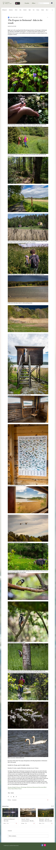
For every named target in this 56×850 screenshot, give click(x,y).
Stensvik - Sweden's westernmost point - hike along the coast (27, 820)
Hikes (20, 9)
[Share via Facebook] (8, 796)
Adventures (11, 9)
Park (33, 9)
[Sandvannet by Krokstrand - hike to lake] (10, 812)
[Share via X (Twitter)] (10, 796)
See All (52, 806)
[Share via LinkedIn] (13, 796)
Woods (16, 9)
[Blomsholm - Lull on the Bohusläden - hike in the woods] (46, 812)
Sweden (42, 9)
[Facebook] (42, 845)
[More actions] (47, 17)
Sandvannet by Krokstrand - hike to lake (9, 820)
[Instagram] (45, 845)
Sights (30, 9)
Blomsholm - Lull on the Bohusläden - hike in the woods (45, 820)
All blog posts (4, 9)
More (47, 9)
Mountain (25, 9)
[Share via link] (16, 796)
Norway (38, 9)
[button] (52, 9)
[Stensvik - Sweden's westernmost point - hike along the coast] (28, 812)
